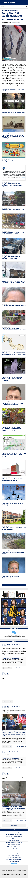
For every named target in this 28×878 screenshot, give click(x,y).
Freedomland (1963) (14, 832)
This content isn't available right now (12, 658)
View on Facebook (19, 667)
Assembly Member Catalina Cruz (14, 857)
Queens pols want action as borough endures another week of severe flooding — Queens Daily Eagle (13, 808)
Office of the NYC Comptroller (14, 853)
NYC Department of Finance (14, 844)
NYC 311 (14, 838)
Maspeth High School (14, 840)
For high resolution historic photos (14, 842)
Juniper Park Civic (10, 2)
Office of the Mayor (14, 851)
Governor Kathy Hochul (14, 861)
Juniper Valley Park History (14, 855)
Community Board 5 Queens (14, 848)
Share (25, 667)
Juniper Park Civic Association (12, 644)
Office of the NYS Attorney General (14, 834)
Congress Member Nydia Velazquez (14, 859)
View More (14, 585)
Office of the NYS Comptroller (14, 846)
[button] (1, 2)
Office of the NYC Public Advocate (14, 836)
